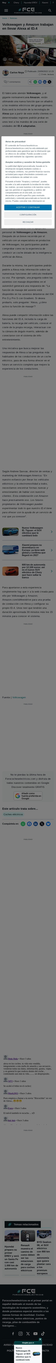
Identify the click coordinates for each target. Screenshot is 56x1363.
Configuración (28, 215)
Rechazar (28, 222)
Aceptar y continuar (28, 207)
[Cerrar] (40, 1339)
